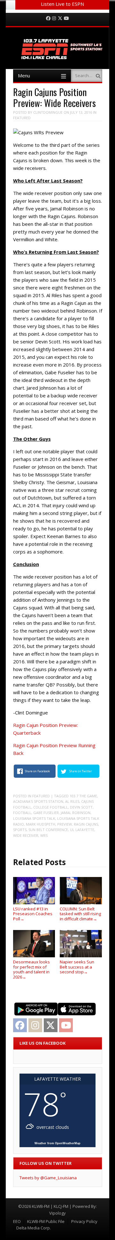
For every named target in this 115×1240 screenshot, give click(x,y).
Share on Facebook (37, 771)
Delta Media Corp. (33, 1228)
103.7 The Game (83, 795)
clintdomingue (48, 112)
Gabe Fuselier (46, 812)
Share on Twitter (80, 771)
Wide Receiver (25, 835)
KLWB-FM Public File (46, 1221)
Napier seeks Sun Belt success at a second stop (77, 967)
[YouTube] (66, 18)
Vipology (57, 1213)
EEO (17, 1221)
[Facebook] (48, 18)
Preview (64, 824)
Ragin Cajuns (86, 824)
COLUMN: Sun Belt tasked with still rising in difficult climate (80, 914)
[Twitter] (60, 18)
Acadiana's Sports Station (38, 801)
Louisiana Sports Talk (34, 818)
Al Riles (72, 801)
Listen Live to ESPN (62, 4)
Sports (20, 829)
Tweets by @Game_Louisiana (48, 1178)
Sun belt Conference (48, 829)
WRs (44, 835)
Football (22, 812)
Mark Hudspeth (40, 824)
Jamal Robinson (75, 812)
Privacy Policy (84, 1221)
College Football (50, 807)
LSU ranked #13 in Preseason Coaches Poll (32, 914)
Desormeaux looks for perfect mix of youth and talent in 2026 (31, 969)
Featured (22, 117)
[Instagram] (54, 18)
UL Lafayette (82, 829)
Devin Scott (81, 807)
